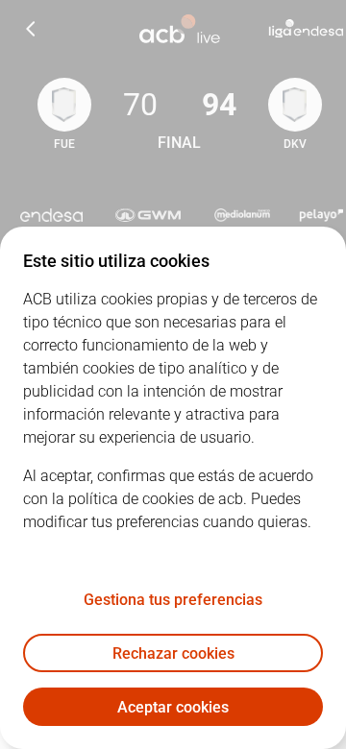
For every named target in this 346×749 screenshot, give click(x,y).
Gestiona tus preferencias (173, 600)
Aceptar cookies (173, 707)
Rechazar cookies (173, 653)
